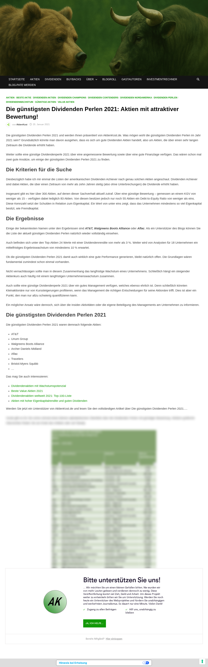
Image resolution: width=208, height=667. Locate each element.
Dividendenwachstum (19, 102)
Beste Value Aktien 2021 (27, 391)
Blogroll (109, 79)
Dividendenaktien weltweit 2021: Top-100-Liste (41, 395)
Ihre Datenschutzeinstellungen (116, 662)
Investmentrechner (162, 79)
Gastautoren (132, 79)
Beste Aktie (23, 97)
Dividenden (53, 79)
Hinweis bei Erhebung (73, 662)
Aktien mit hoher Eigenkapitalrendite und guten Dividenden (49, 400)
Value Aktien (66, 102)
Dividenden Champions (72, 97)
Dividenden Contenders (103, 97)
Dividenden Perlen (165, 97)
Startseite (17, 79)
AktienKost (21, 124)
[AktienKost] (104, 37)
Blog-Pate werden (22, 85)
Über (90, 79)
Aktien (35, 79)
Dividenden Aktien (44, 97)
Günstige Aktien (45, 102)
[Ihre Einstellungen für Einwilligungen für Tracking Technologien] (202, 661)
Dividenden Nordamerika (136, 97)
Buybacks (73, 79)
